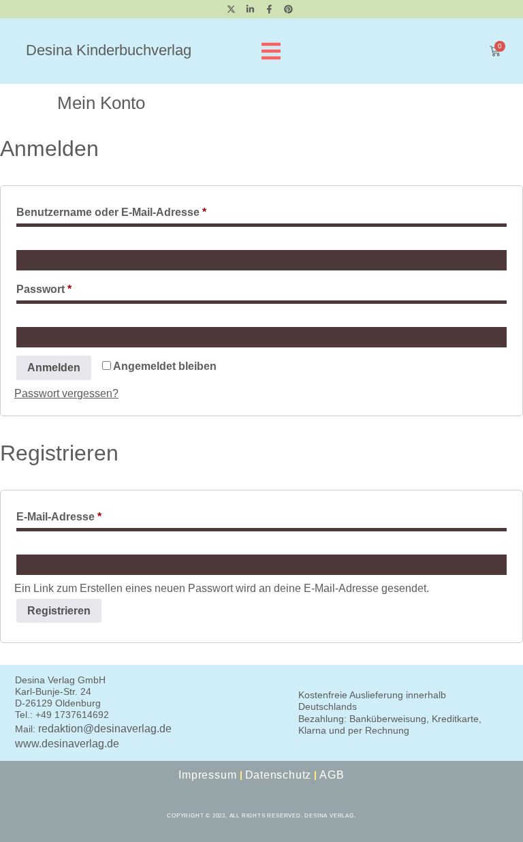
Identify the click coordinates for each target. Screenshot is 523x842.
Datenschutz (278, 775)
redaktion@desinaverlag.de (105, 728)
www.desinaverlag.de (67, 743)
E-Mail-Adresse (89, 514)
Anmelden (53, 367)
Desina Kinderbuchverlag (108, 50)
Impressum (207, 775)
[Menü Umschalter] (271, 51)
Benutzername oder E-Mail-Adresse (141, 210)
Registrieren (59, 611)
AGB (331, 775)
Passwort (74, 287)
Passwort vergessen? (66, 393)
